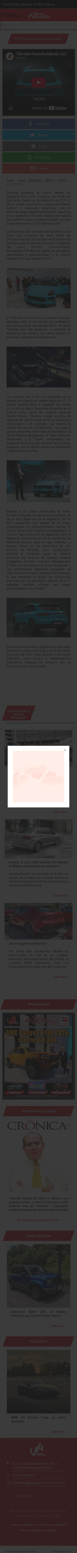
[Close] (64, 750)
